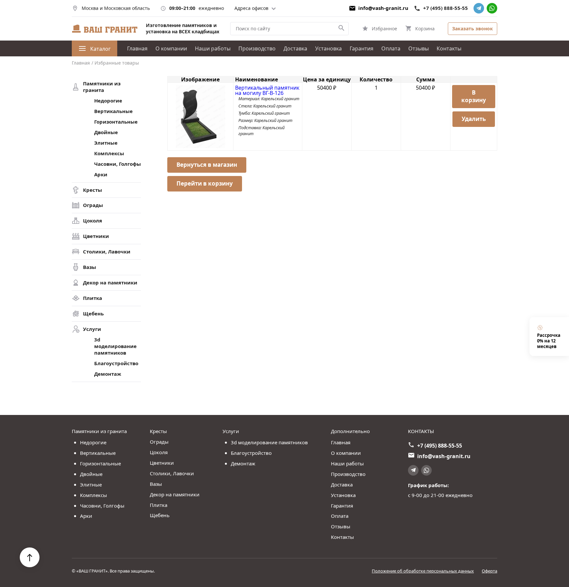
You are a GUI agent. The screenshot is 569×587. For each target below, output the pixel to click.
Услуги (92, 329)
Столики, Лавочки (106, 252)
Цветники (96, 236)
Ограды (93, 205)
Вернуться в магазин (206, 164)
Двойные (106, 132)
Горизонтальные (116, 122)
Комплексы (109, 153)
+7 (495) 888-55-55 (445, 8)
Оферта (489, 571)
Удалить (474, 119)
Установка (328, 48)
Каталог (100, 48)
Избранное (384, 28)
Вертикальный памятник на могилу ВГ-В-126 (267, 90)
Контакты (449, 48)
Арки (100, 174)
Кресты (92, 190)
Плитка (92, 298)
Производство (257, 48)
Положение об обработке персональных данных (423, 571)
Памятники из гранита (102, 86)
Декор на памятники (110, 282)
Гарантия (361, 48)
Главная (137, 48)
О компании (171, 48)
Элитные (106, 143)
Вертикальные (113, 111)
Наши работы (212, 48)
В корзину (473, 96)
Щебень (93, 313)
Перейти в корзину (204, 183)
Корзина (425, 28)
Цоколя (92, 221)
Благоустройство (116, 363)
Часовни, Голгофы (117, 164)
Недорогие (108, 101)
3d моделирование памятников (115, 346)
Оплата (390, 48)
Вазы (89, 267)
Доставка (295, 48)
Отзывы (418, 48)
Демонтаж (107, 374)
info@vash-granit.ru (383, 8)
